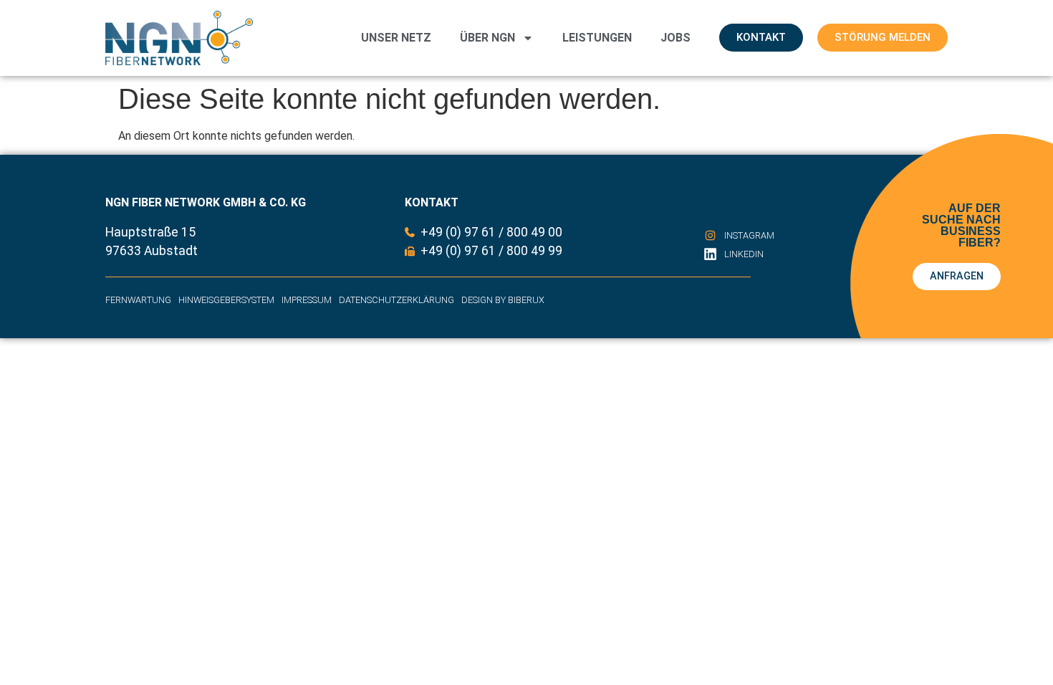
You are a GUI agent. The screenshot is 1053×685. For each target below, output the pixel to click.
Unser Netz (396, 37)
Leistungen (597, 37)
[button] (31, 653)
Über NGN (487, 37)
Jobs (675, 37)
